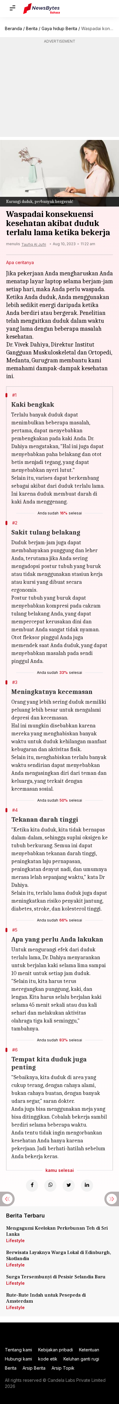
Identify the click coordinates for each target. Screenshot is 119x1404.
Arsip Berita (34, 1368)
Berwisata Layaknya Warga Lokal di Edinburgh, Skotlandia (58, 1255)
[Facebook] (32, 1185)
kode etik (47, 1358)
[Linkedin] (87, 1185)
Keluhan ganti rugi (81, 1358)
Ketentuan (89, 1349)
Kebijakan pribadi (55, 1349)
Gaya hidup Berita (59, 28)
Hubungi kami (18, 1358)
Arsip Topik (63, 1368)
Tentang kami (18, 1349)
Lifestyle (15, 1240)
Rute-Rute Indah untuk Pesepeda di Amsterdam (46, 1298)
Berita (32, 28)
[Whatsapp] (50, 1185)
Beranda (13, 28)
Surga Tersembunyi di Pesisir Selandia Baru (56, 1277)
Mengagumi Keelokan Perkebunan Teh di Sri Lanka (57, 1231)
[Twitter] (69, 1185)
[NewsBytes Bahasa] (41, 8)
